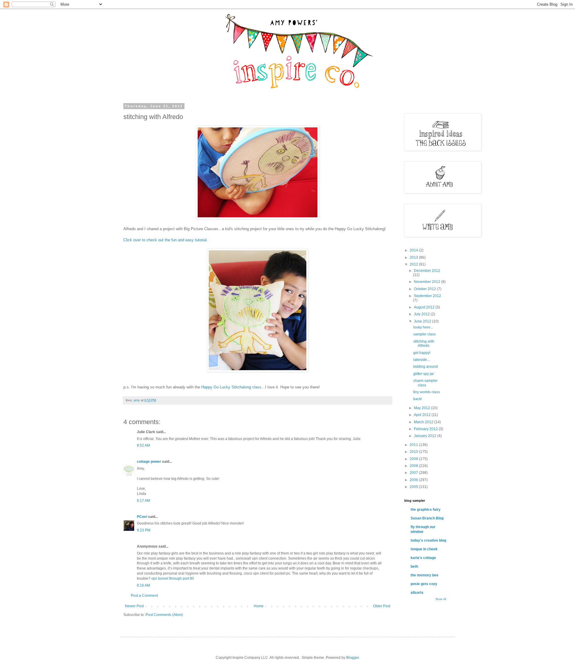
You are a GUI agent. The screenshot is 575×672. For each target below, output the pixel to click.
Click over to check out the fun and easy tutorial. (165, 240)
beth (414, 566)
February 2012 (426, 429)
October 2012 (425, 289)
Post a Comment (144, 595)
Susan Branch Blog (427, 518)
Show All (440, 599)
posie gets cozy (424, 584)
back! (417, 399)
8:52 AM (143, 445)
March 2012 (424, 422)
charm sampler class (425, 383)
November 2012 (427, 282)
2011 (414, 445)
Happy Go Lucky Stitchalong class (231, 387)
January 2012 (425, 436)
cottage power (149, 461)
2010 (414, 452)
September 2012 (427, 296)
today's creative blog (428, 540)
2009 (414, 459)
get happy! (421, 353)
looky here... (423, 327)
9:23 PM (143, 530)
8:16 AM (143, 585)
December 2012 (427, 271)
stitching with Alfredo (423, 343)
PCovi (142, 517)
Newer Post (134, 606)
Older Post (381, 606)
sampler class (424, 334)
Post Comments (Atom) (164, 615)
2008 (414, 466)
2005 (414, 487)
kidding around (425, 366)
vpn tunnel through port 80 (172, 578)
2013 (414, 257)
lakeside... (421, 360)
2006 (414, 480)
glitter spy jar (423, 374)
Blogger (352, 658)
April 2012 (423, 415)
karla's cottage (423, 558)
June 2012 (423, 321)
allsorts (417, 592)
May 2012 (422, 408)
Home (259, 606)
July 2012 (422, 314)
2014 (414, 250)
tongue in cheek (424, 549)
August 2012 (424, 307)
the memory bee (424, 575)
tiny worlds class (426, 392)
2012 (414, 264)
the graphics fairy (426, 509)
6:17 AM (143, 500)
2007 (414, 473)
